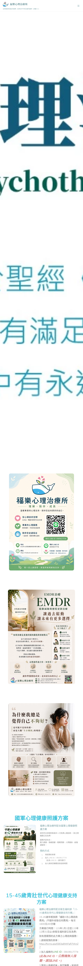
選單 (78, 6)
